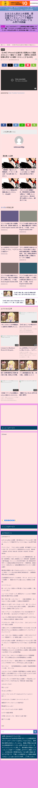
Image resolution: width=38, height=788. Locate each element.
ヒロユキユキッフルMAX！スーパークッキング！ (15, 699)
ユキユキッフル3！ (7, 684)
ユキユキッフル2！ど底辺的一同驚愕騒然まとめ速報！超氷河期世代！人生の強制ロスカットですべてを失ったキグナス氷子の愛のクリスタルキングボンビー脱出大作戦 (19, 673)
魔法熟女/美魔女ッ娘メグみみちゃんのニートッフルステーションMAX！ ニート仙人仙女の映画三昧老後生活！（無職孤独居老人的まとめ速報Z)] (19, 572)
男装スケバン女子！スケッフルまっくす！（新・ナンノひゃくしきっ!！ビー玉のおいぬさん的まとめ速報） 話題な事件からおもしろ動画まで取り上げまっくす (19, 606)
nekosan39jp (19, 147)
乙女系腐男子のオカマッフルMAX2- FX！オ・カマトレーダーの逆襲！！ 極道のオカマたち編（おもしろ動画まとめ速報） (18, 579)
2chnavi (4, 434)
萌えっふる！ (5, 687)
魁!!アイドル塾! (6, 719)
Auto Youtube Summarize (17, 93)
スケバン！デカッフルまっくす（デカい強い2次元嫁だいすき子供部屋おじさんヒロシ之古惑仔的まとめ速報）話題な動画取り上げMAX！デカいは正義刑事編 (19, 650)
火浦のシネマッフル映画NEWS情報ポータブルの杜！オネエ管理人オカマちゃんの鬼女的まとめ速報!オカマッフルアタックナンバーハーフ (19, 629)
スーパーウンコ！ (6, 585)
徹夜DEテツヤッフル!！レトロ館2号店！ (13, 702)
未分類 (2, 49)
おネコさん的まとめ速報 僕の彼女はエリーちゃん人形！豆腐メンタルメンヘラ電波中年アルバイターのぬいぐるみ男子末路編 (19, 542)
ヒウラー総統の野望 (7, 712)
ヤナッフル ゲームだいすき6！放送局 (12, 709)
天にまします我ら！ (7, 690)
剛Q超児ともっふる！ (8, 706)
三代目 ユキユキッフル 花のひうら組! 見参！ (14, 716)
